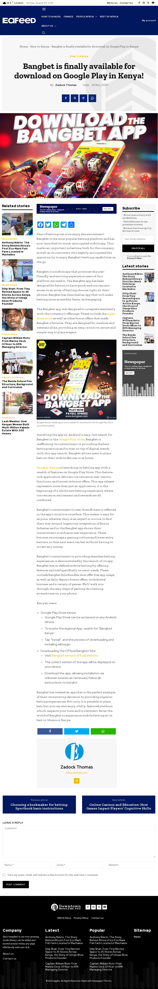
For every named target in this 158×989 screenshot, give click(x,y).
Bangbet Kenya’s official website (75, 655)
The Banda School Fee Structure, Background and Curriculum (17, 384)
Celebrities (8, 417)
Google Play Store (72, 439)
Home (24, 46)
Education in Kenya (12, 377)
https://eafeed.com (76, 772)
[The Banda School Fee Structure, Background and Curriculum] (17, 363)
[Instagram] (143, 3)
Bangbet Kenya (48, 467)
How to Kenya (39, 46)
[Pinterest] (83, 98)
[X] (148, 3)
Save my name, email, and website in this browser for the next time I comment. (53, 874)
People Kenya (9, 334)
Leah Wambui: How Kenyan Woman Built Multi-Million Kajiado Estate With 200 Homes (15, 427)
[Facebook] (139, 3)
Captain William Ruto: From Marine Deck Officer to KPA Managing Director (16, 342)
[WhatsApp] (92, 98)
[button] (43, 32)
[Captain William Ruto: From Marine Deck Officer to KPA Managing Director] (17, 319)
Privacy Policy (134, 258)
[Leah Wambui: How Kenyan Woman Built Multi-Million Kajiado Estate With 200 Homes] (17, 403)
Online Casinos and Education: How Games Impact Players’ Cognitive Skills (118, 807)
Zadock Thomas (66, 85)
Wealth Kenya (9, 239)
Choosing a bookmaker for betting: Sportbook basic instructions (39, 807)
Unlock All (138, 248)
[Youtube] (153, 3)
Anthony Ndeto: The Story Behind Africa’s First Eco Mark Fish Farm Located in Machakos (16, 248)
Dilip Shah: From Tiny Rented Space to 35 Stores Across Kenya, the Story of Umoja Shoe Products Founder (16, 296)
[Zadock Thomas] (76, 751)
